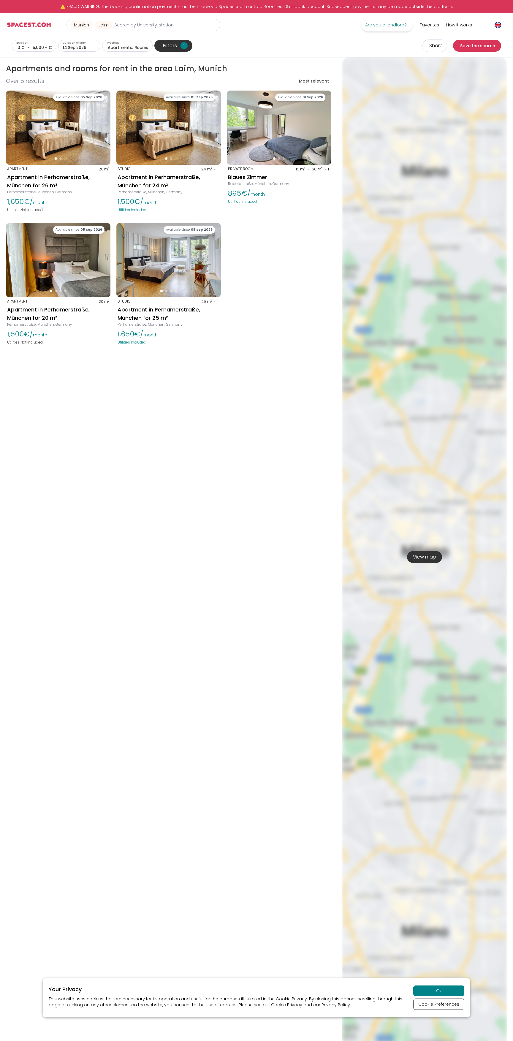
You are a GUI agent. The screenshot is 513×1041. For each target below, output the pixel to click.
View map (424, 556)
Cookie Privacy (291, 999)
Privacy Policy (336, 1005)
